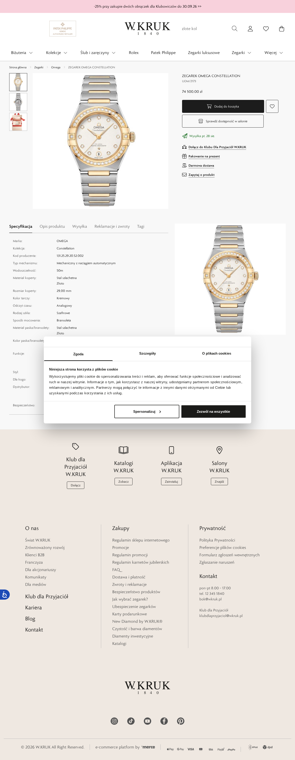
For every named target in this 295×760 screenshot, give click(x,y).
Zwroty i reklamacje (129, 584)
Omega (55, 67)
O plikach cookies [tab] (216, 353)
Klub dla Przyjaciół (46, 596)
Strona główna (18, 67)
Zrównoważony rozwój (45, 547)
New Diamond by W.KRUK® (137, 621)
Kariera (33, 607)
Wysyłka (79, 226)
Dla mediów (35, 584)
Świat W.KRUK (37, 540)
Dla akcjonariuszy (40, 569)
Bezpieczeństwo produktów (136, 591)
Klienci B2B (34, 554)
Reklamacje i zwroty (112, 226)
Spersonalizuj (144, 411)
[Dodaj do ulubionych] (272, 106)
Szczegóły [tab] (147, 353)
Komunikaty (35, 577)
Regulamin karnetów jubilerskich (140, 562)
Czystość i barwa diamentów (137, 628)
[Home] (147, 28)
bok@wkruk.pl (210, 599)
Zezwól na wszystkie (213, 411)
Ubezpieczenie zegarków (134, 606)
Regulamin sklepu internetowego (141, 540)
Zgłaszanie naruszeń (216, 562)
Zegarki (38, 67)
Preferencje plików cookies (222, 547)
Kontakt (34, 629)
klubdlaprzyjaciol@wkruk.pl (221, 615)
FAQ (116, 569)
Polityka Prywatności (217, 540)
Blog (30, 618)
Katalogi (119, 643)
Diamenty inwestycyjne (132, 636)
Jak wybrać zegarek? (130, 599)
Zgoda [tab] (78, 354)
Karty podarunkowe (129, 613)
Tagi (140, 226)
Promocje (120, 547)
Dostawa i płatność (128, 577)
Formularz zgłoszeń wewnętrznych (229, 554)
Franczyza (34, 562)
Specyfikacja (20, 226)
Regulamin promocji (130, 554)
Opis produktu (52, 226)
